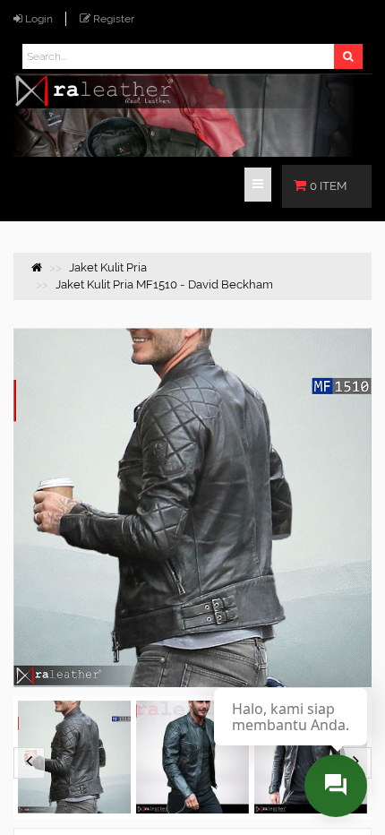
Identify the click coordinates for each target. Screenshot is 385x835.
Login (39, 19)
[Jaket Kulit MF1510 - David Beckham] (74, 757)
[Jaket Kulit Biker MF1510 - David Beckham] (192, 757)
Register (113, 19)
